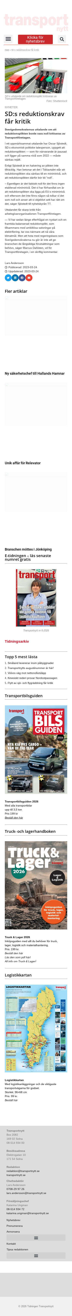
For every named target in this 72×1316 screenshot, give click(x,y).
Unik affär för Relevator (23, 463)
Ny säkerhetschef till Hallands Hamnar (35, 373)
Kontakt (11, 1243)
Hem (7, 50)
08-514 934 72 (15, 1209)
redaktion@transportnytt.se (23, 1171)
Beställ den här (14, 817)
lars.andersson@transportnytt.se (26, 1193)
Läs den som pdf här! (18, 957)
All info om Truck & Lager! (20, 961)
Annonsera (13, 1231)
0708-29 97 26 (15, 1189)
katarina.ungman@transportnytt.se (28, 1213)
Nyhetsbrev (13, 1220)
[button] (8, 39)
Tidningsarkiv (17, 641)
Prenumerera (15, 1225)
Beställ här (11, 1100)
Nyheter (11, 107)
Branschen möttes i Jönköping (28, 549)
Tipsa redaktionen (17, 1249)
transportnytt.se (16, 1175)
